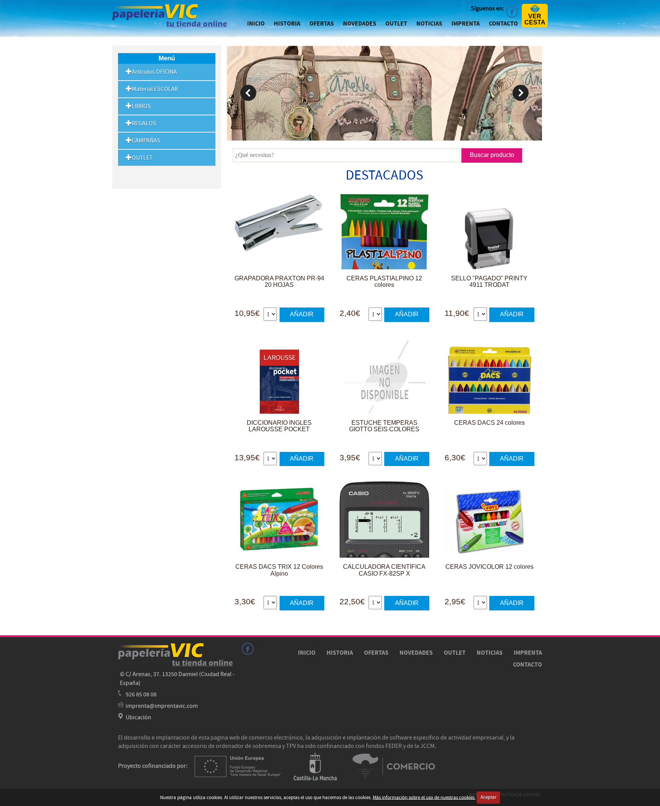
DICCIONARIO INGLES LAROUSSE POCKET (279, 426)
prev (248, 93)
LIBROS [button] (141, 106)
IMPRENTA (465, 23)
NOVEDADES (359, 23)
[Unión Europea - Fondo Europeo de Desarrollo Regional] (237, 766)
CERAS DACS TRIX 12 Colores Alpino (279, 570)
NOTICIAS (429, 23)
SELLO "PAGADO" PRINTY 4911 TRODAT (489, 281)
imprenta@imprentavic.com (162, 706)
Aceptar (488, 797)
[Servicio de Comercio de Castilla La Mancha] (394, 766)
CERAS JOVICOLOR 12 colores (489, 566)
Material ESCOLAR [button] (155, 89)
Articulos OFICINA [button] (154, 72)
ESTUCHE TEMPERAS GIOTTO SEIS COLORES (384, 426)
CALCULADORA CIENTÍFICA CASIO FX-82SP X (384, 570)
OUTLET (396, 23)
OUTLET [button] (142, 158)
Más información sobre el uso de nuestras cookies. (424, 797)
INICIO (256, 23)
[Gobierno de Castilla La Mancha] (315, 766)
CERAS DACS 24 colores (489, 422)
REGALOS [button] (144, 123)
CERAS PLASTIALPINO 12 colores (384, 281)
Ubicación (138, 717)
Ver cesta (534, 19)
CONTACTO (503, 23)
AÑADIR (302, 314)
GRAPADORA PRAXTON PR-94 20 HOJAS (279, 281)
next (521, 93)
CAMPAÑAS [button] (146, 140)
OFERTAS (321, 23)
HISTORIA (287, 23)
